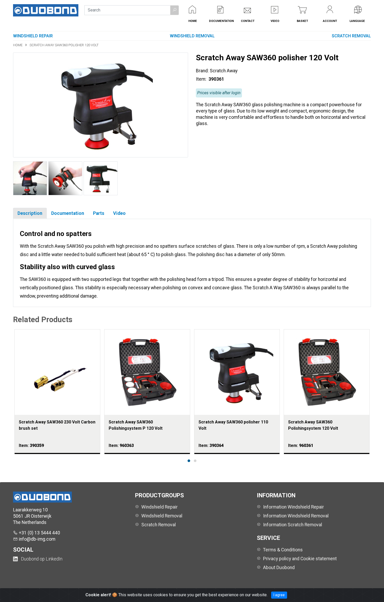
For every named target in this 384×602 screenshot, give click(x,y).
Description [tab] (30, 213)
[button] (174, 10)
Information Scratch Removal (292, 524)
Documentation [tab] (67, 213)
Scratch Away (223, 70)
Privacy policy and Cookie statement (300, 558)
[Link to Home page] (45, 10)
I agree (279, 595)
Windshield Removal (192, 35)
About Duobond (279, 567)
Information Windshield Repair (293, 507)
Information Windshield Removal (296, 515)
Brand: (202, 70)
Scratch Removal (351, 35)
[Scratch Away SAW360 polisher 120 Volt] (100, 104)
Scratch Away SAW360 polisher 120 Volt (64, 45)
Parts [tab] (98, 213)
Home (18, 45)
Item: (201, 79)
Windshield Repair (33, 35)
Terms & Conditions (283, 549)
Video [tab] (119, 213)
